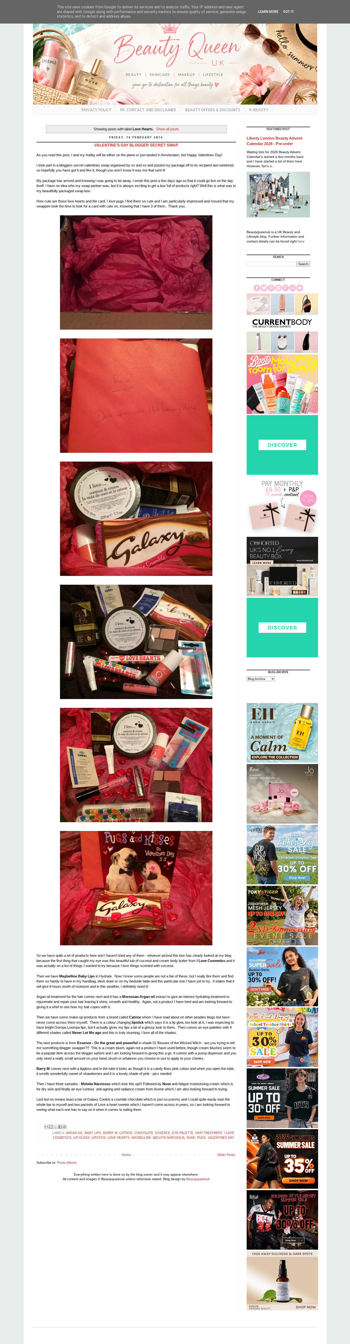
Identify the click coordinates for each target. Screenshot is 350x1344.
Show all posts (167, 129)
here (301, 241)
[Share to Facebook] (60, 1126)
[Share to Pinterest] (64, 1126)
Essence (162, 1133)
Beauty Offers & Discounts (212, 109)
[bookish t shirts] (282, 1005)
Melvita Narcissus (169, 1137)
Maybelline (141, 1137)
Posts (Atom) (67, 1162)
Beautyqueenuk (198, 1179)
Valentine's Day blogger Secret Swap (136, 145)
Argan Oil (74, 1133)
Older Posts (226, 1155)
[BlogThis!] (51, 1126)
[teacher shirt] (282, 1066)
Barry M (110, 1133)
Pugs (201, 1137)
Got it (288, 12)
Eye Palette (182, 1133)
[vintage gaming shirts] (282, 1248)
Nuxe (191, 1137)
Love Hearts (119, 1137)
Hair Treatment (208, 1133)
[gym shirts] (282, 1187)
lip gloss (81, 1137)
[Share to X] (55, 1126)
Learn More (268, 12)
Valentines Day (221, 1137)
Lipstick (99, 1137)
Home (126, 1155)
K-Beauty (258, 109)
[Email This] (46, 1126)
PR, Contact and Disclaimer (148, 109)
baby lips (93, 1133)
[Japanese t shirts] (282, 944)
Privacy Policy (96, 109)
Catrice (126, 1133)
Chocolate (144, 1133)
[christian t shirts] (282, 883)
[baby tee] (282, 1127)
